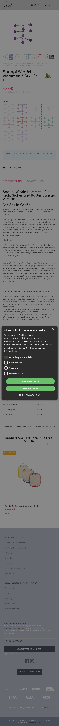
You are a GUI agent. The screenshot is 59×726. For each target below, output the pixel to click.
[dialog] (30, 363)
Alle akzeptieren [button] (30, 381)
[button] (29, 394)
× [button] (53, 329)
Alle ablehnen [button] (30, 388)
